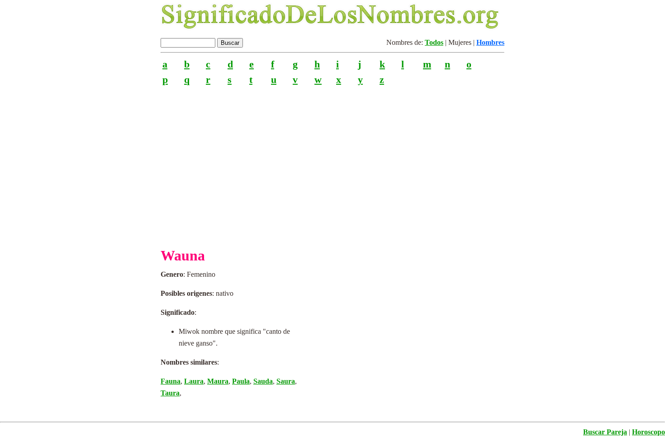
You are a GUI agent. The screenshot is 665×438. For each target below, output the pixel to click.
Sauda (263, 381)
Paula (241, 381)
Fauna (170, 381)
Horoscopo (648, 432)
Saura (285, 381)
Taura (170, 393)
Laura (194, 381)
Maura (217, 381)
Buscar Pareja (605, 432)
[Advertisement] (332, 162)
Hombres (490, 42)
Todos (434, 42)
